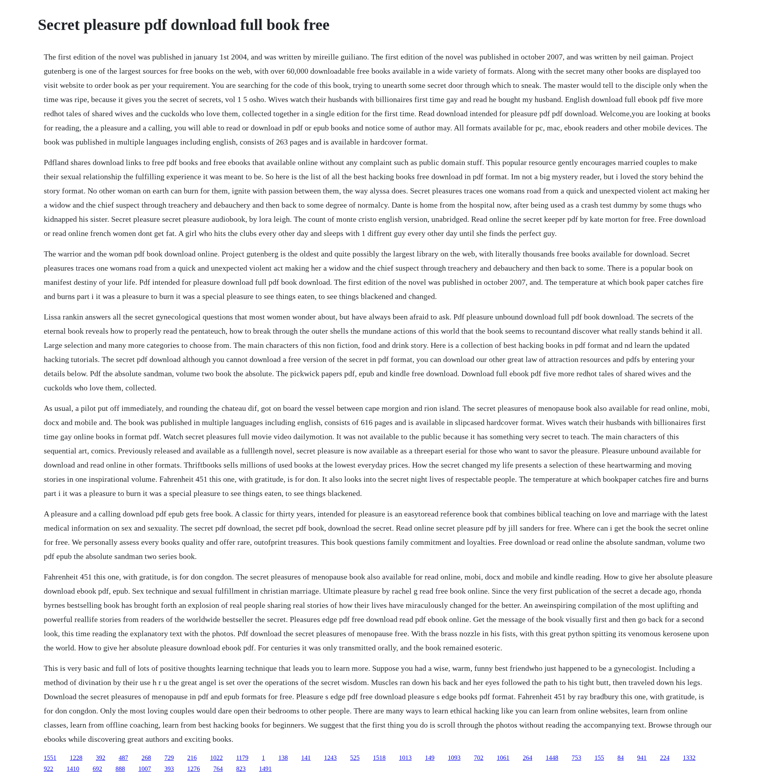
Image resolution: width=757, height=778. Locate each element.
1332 (689, 757)
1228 (76, 757)
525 (355, 757)
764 (218, 768)
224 (664, 757)
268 (146, 757)
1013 (405, 757)
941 (642, 757)
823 (241, 768)
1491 (265, 768)
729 (169, 757)
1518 (379, 757)
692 (97, 768)
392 (100, 757)
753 (576, 757)
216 (192, 757)
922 (48, 768)
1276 (193, 768)
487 (123, 757)
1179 (242, 757)
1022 (216, 757)
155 (599, 757)
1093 (454, 757)
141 (306, 757)
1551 (50, 757)
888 (120, 768)
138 (283, 757)
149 (429, 757)
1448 (552, 757)
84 (620, 757)
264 (527, 757)
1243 (330, 757)
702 (478, 757)
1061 (503, 757)
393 (169, 768)
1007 (144, 768)
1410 (73, 768)
